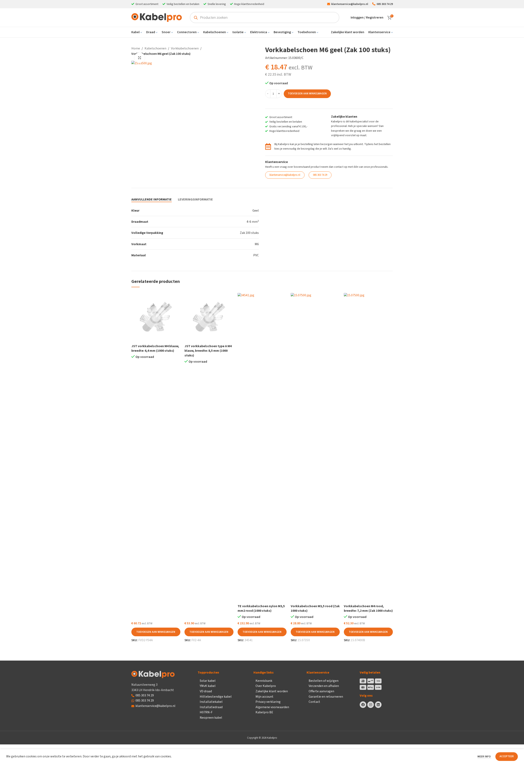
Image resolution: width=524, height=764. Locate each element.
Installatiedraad (211, 707)
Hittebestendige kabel (216, 696)
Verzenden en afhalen (324, 686)
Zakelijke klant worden (272, 691)
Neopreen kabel (211, 717)
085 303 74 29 (144, 695)
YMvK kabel (208, 686)
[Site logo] (156, 17)
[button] (155, 632)
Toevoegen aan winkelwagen (307, 93)
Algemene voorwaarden (272, 707)
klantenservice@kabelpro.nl (155, 706)
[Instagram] (370, 704)
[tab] (151, 199)
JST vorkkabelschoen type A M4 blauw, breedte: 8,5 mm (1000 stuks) (208, 351)
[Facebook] (363, 704)
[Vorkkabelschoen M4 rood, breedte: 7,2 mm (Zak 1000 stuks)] (368, 447)
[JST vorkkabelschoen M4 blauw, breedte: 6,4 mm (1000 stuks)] (155, 317)
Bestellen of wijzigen (323, 680)
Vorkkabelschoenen (185, 48)
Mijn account (264, 696)
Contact (314, 702)
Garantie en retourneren (326, 696)
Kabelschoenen (155, 48)
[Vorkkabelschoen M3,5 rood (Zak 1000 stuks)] (315, 447)
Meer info (484, 756)
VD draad (206, 691)
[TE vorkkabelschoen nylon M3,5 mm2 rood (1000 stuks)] (262, 447)
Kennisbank (264, 680)
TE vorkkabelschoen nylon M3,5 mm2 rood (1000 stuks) (261, 608)
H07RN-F (206, 712)
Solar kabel (208, 680)
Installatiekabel (211, 702)
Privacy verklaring (268, 702)
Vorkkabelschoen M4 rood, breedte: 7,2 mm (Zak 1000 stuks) (368, 608)
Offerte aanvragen (321, 691)
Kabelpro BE (264, 712)
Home (135, 48)
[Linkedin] (378, 704)
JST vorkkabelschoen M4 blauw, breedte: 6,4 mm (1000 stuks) (155, 348)
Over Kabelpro (266, 686)
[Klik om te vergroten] (139, 58)
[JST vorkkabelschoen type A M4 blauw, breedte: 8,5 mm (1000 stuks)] (208, 317)
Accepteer (506, 756)
